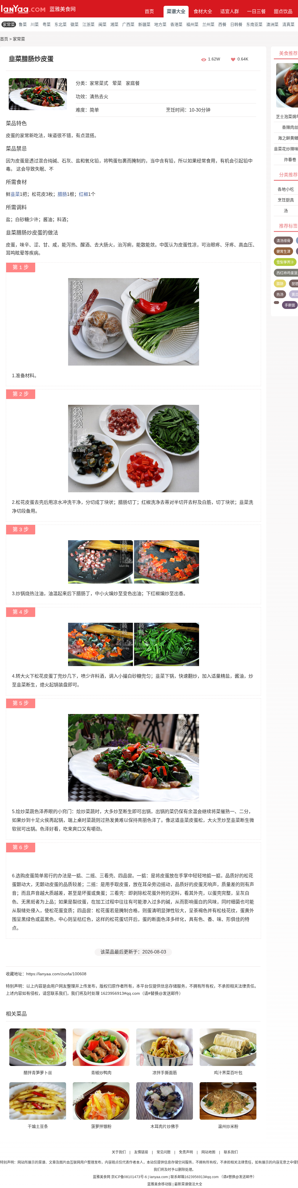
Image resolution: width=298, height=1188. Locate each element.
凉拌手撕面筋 (164, 1072)
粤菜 (46, 24)
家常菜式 (99, 83)
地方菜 (160, 24)
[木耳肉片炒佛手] (164, 1101)
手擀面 (290, 305)
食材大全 (203, 11)
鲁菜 (23, 24)
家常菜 (9, 24)
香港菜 (176, 24)
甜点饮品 (283, 11)
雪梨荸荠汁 (285, 262)
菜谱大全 (176, 11)
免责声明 (186, 1152)
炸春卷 (290, 159)
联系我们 (231, 1152)
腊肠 (62, 194)
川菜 (35, 24)
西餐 (222, 24)
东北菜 (60, 24)
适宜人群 (229, 11)
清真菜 (288, 24)
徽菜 (74, 24)
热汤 (279, 295)
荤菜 (117, 83)
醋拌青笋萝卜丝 (38, 1072)
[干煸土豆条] (37, 1101)
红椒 (83, 194)
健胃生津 (283, 252)
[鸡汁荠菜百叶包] (228, 1047)
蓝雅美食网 (62, 9)
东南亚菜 (254, 24)
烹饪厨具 (286, 200)
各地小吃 (286, 189)
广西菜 (128, 24)
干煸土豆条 (38, 1126)
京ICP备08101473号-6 (129, 1177)
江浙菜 (88, 24)
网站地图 (208, 1152)
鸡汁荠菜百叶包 (228, 1072)
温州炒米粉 (228, 1126)
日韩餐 (236, 24)
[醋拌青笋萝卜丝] (37, 1047)
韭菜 (15, 194)
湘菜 (114, 24)
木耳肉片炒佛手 (164, 1126)
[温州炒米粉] (228, 1101)
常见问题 (164, 1152)
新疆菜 (144, 24)
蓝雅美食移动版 (159, 1184)
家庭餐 (133, 83)
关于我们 (119, 1152)
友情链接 (141, 1152)
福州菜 (192, 24)
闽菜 (102, 24)
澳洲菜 (272, 24)
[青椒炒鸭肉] (101, 1047)
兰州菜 (208, 24)
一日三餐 (256, 11)
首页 (149, 11)
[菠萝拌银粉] (101, 1101)
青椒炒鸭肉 (101, 1072)
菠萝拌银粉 (101, 1126)
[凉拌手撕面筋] (164, 1047)
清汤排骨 (283, 241)
